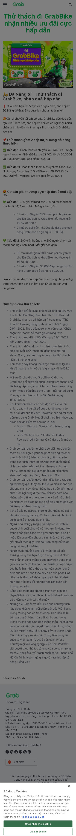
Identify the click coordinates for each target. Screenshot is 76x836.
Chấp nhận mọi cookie (38, 823)
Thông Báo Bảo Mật (32, 816)
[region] (38, 809)
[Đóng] (69, 786)
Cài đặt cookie (38, 831)
